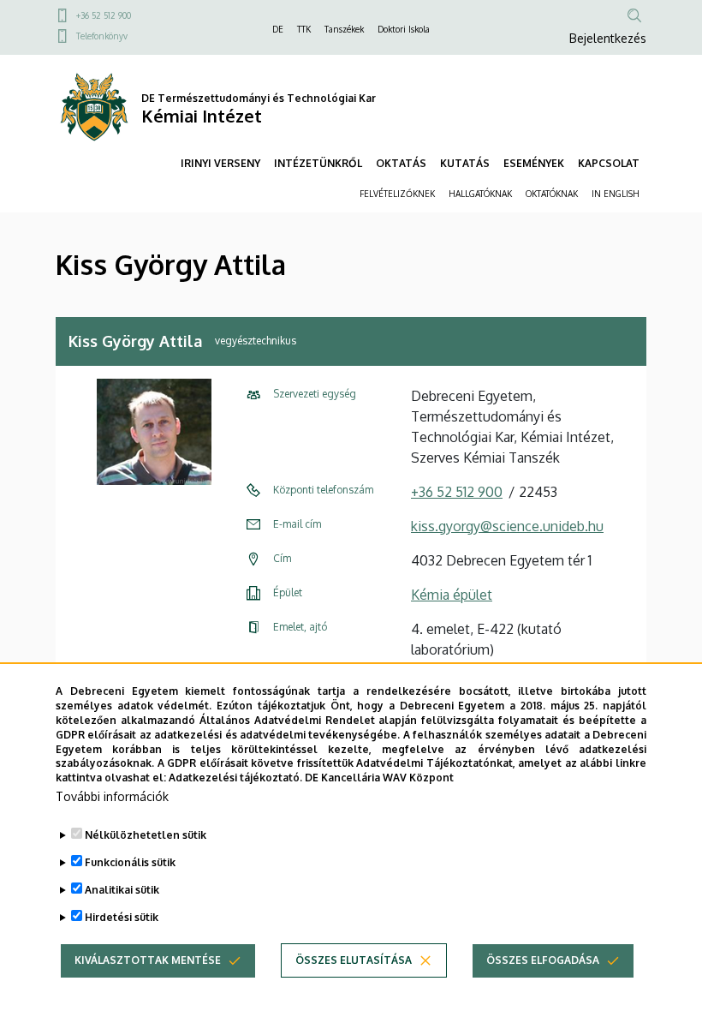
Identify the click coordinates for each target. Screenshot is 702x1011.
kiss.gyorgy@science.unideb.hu (507, 526)
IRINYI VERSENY (220, 163)
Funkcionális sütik (130, 862)
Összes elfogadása (542, 960)
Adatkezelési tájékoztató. (235, 777)
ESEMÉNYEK (533, 163)
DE (277, 29)
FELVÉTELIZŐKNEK (397, 193)
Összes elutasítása (353, 960)
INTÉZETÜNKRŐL (318, 163)
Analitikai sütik (122, 889)
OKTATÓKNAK (552, 193)
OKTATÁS (401, 163)
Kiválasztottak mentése (147, 960)
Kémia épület (451, 594)
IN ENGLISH (616, 193)
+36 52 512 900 (103, 15)
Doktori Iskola (404, 29)
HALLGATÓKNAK (480, 193)
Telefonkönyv (102, 36)
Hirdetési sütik (121, 917)
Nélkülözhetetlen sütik (145, 835)
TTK (304, 29)
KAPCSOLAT (609, 163)
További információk (112, 796)
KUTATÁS (465, 163)
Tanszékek (344, 29)
